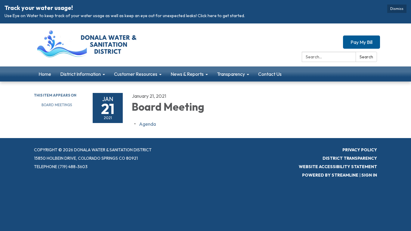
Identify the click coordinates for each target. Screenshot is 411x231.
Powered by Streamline (330, 175)
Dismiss (396, 8)
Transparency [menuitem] (231, 74)
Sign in (369, 175)
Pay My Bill (361, 42)
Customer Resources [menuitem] (135, 74)
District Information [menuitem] (80, 74)
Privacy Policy (359, 149)
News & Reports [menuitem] (187, 74)
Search (366, 57)
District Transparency (350, 158)
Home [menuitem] (45, 74)
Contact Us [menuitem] (270, 74)
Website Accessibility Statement (338, 166)
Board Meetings (57, 105)
